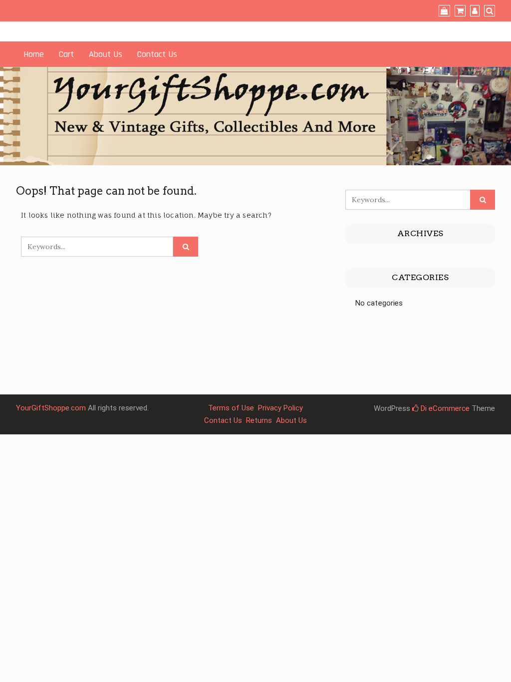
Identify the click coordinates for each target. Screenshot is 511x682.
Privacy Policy (280, 407)
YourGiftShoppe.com (51, 407)
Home (33, 54)
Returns (259, 420)
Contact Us (157, 54)
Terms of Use (231, 407)
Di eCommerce (444, 408)
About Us (105, 54)
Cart (66, 54)
